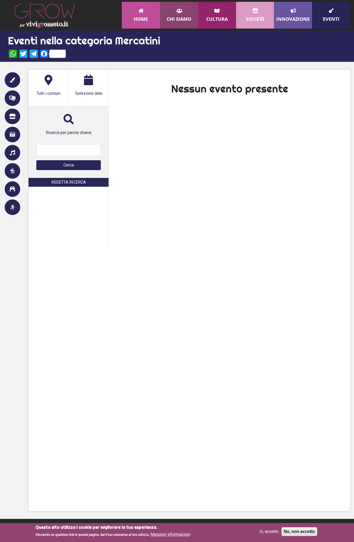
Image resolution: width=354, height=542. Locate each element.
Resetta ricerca (68, 182)
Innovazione (293, 19)
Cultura (217, 19)
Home (141, 19)
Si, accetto (268, 531)
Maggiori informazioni (170, 534)
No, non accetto (299, 531)
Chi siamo (179, 19)
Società (255, 19)
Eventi (331, 19)
